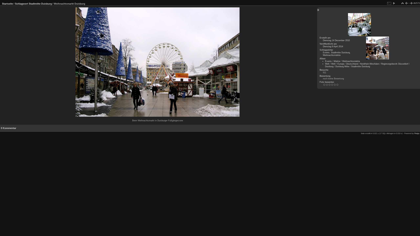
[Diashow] (394, 3)
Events (326, 52)
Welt (327, 64)
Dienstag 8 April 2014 (333, 46)
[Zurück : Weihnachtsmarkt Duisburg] (407, 3)
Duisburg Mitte (342, 66)
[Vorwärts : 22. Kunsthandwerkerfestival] (411, 3)
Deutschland (352, 64)
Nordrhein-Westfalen (369, 64)
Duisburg (329, 66)
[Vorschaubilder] (402, 3)
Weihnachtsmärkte (332, 55)
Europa (340, 64)
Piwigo (416, 133)
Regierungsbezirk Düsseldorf (394, 64)
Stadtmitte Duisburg (40, 3)
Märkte (337, 61)
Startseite (7, 3)
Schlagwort (21, 3)
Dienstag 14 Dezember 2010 (336, 40)
